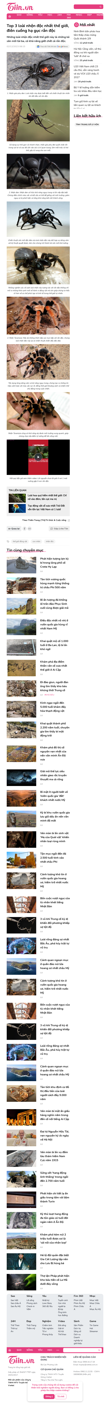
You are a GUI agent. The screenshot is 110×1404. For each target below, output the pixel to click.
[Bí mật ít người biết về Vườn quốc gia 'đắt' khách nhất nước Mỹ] (21, 798)
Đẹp (89, 14)
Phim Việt (78, 1300)
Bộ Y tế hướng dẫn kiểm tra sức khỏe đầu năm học (88, 89)
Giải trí (61, 1328)
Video (61, 1321)
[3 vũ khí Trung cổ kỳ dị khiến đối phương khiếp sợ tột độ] (21, 925)
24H (59, 14)
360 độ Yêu (47, 1306)
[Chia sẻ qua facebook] (24, 528)
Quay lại (15, 528)
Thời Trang (31, 1325)
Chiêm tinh (47, 1325)
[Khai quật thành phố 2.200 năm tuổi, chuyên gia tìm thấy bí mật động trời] (21, 730)
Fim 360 (69, 16)
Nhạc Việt (94, 1300)
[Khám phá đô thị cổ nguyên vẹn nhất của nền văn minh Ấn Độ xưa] (21, 754)
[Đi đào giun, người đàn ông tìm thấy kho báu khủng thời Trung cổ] (21, 688)
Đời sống (62, 1325)
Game (93, 1321)
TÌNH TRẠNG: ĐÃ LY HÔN (87, 124)
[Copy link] (29, 528)
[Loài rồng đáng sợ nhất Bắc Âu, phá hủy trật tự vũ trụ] (21, 946)
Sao (19, 14)
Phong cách (32, 1303)
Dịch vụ (77, 1334)
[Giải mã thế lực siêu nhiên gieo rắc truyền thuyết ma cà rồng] (21, 777)
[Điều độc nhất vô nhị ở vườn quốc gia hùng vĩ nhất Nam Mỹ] (21, 627)
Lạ (41, 571)
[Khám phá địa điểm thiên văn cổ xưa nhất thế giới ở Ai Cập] (21, 668)
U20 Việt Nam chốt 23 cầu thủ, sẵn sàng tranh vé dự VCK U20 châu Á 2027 (86, 72)
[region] (38, 457)
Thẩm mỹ (31, 1328)
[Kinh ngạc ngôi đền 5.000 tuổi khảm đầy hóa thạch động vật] (21, 709)
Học (49, 14)
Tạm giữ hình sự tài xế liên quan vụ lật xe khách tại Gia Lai (87, 105)
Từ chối (60, 1396)
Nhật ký (45, 1300)
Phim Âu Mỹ (79, 1303)
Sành (77, 1321)
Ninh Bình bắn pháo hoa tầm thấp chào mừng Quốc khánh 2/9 (87, 35)
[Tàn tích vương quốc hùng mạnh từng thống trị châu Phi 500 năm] (21, 585)
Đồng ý (49, 1396)
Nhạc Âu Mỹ (95, 1309)
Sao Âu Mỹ (16, 1306)
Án (12, 1331)
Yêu (40, 14)
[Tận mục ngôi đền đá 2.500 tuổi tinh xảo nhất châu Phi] (21, 860)
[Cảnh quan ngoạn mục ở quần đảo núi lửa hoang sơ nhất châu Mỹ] (21, 966)
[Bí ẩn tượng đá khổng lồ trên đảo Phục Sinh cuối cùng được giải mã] (21, 606)
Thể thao (62, 1334)
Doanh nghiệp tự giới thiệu (78, 1340)
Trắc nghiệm (47, 1328)
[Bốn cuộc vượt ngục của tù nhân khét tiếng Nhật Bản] (21, 904)
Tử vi (44, 1331)
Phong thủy (47, 1334)
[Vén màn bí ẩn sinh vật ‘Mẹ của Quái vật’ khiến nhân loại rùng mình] (21, 839)
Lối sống (30, 1300)
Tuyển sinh (63, 1300)
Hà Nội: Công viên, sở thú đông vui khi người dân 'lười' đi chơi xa (87, 52)
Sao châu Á (16, 1303)
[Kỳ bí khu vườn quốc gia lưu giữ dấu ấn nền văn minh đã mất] (21, 819)
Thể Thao (15, 1325)
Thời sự (14, 1328)
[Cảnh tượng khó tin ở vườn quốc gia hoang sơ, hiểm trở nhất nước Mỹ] (21, 880)
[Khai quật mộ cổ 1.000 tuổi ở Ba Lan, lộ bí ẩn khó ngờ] (21, 647)
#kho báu (49, 695)
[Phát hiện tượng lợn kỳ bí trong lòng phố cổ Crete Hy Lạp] (21, 565)
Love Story (47, 1303)
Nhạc (79, 14)
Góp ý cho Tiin (61, 528)
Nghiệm (101, 14)
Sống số (77, 1331)
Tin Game (94, 1325)
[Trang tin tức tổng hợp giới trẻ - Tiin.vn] (20, 6)
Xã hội (61, 1331)
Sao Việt (14, 1300)
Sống (30, 14)
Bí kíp (60, 1309)
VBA (29, 1309)
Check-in (31, 1306)
